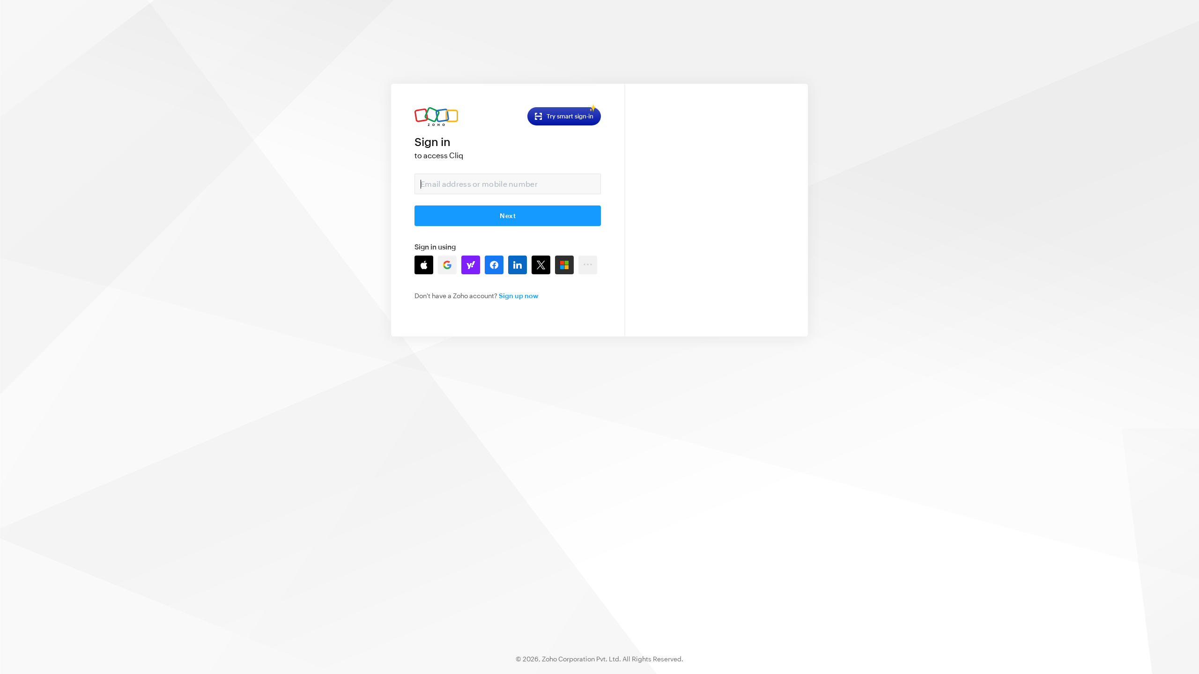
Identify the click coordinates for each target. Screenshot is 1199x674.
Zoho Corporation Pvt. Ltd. (581, 659)
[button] (423, 265)
